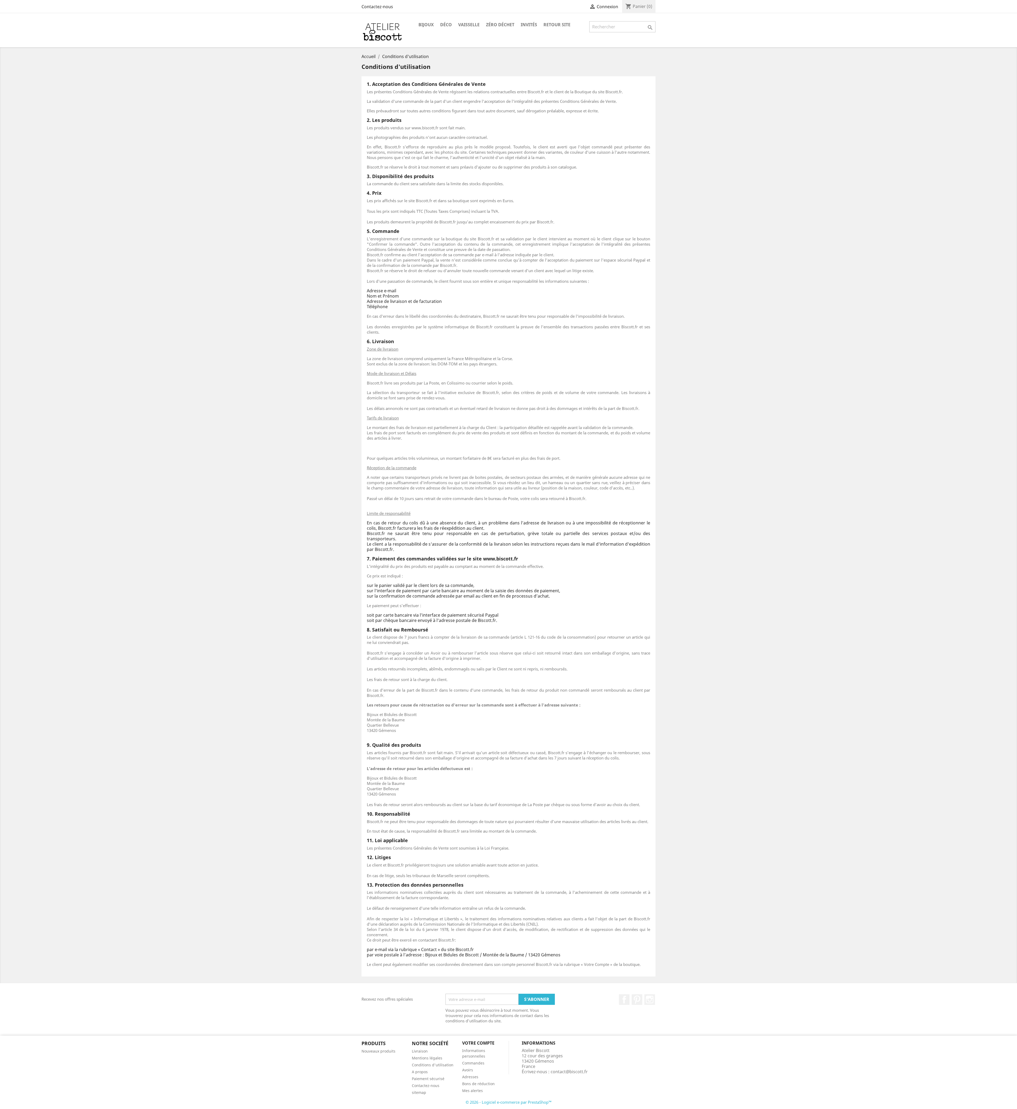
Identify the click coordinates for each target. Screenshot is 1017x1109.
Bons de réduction (478, 1083)
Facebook (624, 999)
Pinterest (637, 999)
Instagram (649, 999)
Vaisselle (469, 25)
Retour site (556, 25)
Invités (529, 25)
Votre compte (478, 1043)
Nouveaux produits (378, 1051)
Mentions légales (427, 1058)
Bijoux (426, 25)
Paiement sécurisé (428, 1078)
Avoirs (467, 1069)
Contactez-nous (377, 7)
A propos (420, 1071)
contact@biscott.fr (569, 1072)
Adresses (470, 1076)
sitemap (419, 1092)
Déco (446, 25)
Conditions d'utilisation (432, 1064)
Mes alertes (472, 1090)
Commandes (473, 1063)
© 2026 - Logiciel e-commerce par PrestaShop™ (509, 1102)
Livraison (420, 1051)
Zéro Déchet (500, 25)
